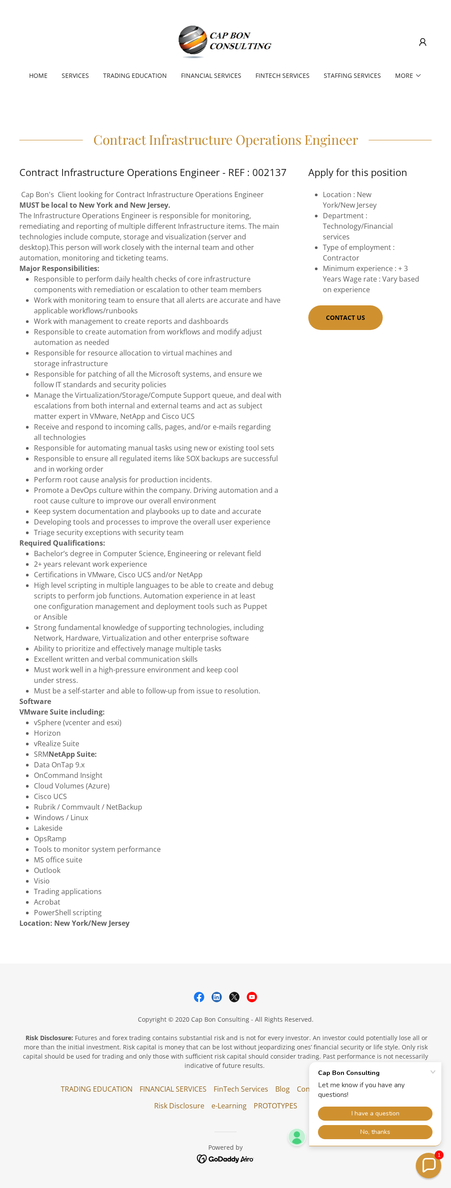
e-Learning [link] (229, 1106)
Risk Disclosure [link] (179, 1106)
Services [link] (75, 75)
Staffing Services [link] (352, 75)
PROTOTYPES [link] (275, 1106)
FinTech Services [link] (282, 75)
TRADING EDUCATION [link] (135, 75)
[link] (226, 41)
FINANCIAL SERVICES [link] (211, 75)
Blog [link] (282, 1089)
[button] (423, 42)
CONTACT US (345, 317)
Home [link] (38, 75)
